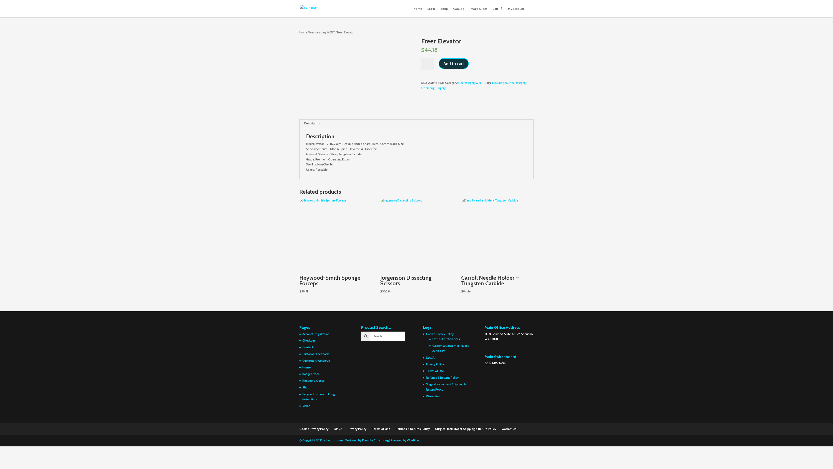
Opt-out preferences (446, 339)
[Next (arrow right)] (825, 234)
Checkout (308, 340)
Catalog (458, 9)
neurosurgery (518, 83)
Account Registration (316, 334)
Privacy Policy (435, 364)
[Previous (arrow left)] (7, 234)
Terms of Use (435, 371)
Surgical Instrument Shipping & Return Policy (465, 429)
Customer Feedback (315, 354)
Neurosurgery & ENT (322, 32)
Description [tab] (312, 123)
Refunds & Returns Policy (442, 378)
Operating (428, 88)
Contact (307, 347)
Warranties (433, 396)
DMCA (430, 358)
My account (516, 9)
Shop (444, 9)
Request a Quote (313, 381)
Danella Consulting (375, 440)
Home (417, 9)
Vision (306, 406)
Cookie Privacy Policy (440, 334)
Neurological (500, 83)
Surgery (441, 88)
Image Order (478, 9)
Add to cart (453, 63)
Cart (495, 9)
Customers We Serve (316, 361)
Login (431, 9)
